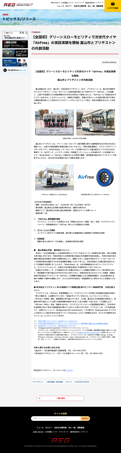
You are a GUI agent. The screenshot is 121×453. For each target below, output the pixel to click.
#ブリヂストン (38, 382)
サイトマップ (79, 3)
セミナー (68, 6)
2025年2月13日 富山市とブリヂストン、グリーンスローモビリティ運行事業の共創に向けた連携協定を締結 (72, 324)
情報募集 (99, 6)
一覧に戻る (60, 398)
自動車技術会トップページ (94, 3)
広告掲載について (67, 3)
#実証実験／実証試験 (55, 382)
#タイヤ (68, 382)
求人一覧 (91, 6)
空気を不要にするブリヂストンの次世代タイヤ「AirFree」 (57, 321)
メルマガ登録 (112, 6)
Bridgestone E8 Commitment (88, 332)
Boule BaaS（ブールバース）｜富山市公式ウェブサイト (56, 326)
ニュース (60, 6)
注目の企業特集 (80, 6)
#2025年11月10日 (81, 382)
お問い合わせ (55, 3)
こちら (68, 370)
